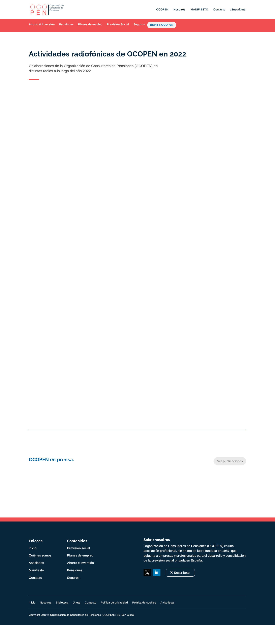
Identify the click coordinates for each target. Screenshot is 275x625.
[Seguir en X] (147, 572)
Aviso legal (167, 602)
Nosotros (179, 9)
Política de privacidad (114, 602)
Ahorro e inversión (80, 563)
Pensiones (66, 24)
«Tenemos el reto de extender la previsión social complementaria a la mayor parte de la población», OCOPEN (137, 197)
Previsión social (78, 548)
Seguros (139, 24)
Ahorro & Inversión (42, 24)
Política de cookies (144, 602)
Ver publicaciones (230, 461)
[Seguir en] (147, 582)
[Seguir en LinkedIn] (156, 572)
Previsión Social (118, 24)
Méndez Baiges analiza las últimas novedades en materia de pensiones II (137, 328)
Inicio (32, 548)
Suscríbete (182, 572)
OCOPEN (162, 9)
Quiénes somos (40, 555)
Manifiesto (36, 570)
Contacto (219, 9)
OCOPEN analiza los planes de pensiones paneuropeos (137, 263)
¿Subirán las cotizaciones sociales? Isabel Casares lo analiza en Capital (137, 394)
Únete (76, 602)
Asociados (36, 563)
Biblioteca (62, 602)
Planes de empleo (90, 24)
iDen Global (127, 614)
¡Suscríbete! (238, 9)
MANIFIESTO (199, 9)
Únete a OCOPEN (161, 25)
